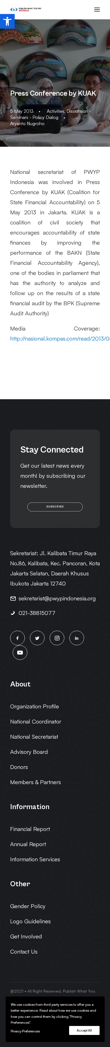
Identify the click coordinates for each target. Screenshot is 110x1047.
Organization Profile (34, 706)
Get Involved (26, 936)
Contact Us (24, 951)
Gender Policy (27, 906)
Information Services (35, 859)
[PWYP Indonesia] (25, 10)
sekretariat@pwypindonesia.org (57, 598)
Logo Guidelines (30, 921)
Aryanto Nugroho (27, 123)
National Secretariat (34, 736)
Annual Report (28, 844)
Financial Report (30, 828)
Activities (55, 111)
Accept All (84, 1030)
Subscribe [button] (55, 506)
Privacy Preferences (25, 1031)
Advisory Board (29, 751)
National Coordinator (35, 721)
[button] (7, 21)
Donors (19, 766)
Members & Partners (35, 782)
